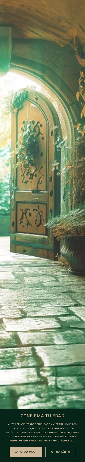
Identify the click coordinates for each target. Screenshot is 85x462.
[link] (60, 452)
